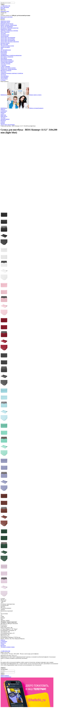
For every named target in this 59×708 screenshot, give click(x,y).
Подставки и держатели (7, 56)
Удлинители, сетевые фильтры (9, 69)
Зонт (2, 48)
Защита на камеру (5, 47)
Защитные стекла (5, 22)
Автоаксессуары (5, 34)
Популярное (4, 58)
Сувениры (3, 65)
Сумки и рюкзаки (5, 66)
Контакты (3, 120)
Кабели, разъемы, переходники (9, 25)
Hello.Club (3, 115)
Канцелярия (4, 52)
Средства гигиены (5, 63)
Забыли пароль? (5, 675)
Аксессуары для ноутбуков (8, 39)
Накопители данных (6, 29)
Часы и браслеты (5, 32)
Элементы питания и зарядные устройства (12, 73)
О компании (4, 110)
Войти (2, 674)
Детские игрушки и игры (7, 45)
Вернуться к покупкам (6, 16)
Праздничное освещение (7, 61)
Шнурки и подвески (6, 70)
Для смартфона (5, 76)
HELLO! (14, 655)
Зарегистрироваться (6, 676)
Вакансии (3, 112)
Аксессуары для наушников (8, 37)
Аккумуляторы (4, 36)
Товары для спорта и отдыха (8, 67)
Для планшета (4, 77)
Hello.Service (4, 116)
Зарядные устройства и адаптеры (9, 30)
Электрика (3, 72)
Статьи (2, 113)
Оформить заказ (5, 11)
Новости (3, 109)
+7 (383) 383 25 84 (5, 651)
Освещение (4, 54)
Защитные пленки (5, 21)
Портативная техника (6, 59)
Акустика (3, 33)
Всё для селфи (4, 44)
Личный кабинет (5, 119)
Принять (3, 667)
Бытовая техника (5, 43)
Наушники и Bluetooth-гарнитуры (9, 28)
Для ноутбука (4, 78)
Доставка (3, 117)
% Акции (3, 80)
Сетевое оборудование (6, 62)
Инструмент (4, 51)
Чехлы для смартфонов (7, 26)
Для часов (3, 74)
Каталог (3, 18)
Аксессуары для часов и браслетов (10, 41)
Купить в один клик (11, 622)
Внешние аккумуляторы (7, 23)
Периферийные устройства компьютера (11, 55)
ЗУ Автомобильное (6, 50)
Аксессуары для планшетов (8, 40)
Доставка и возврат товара (8, 647)
